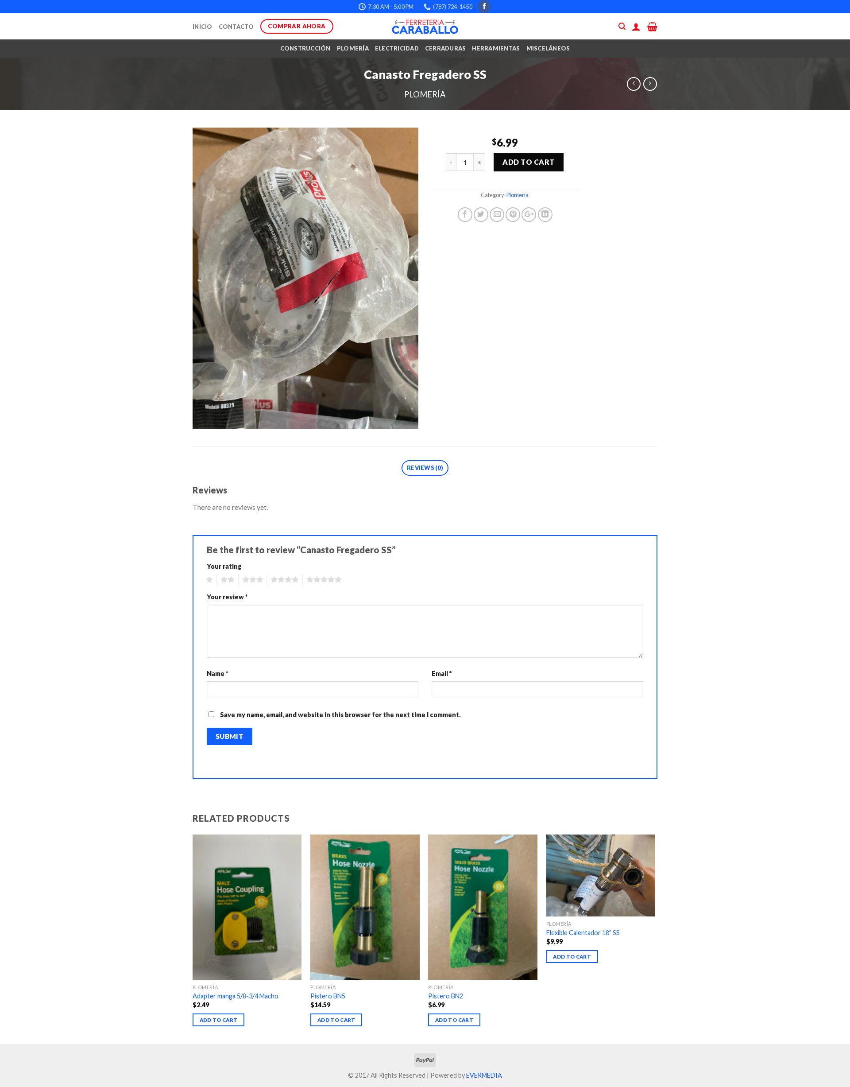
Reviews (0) (425, 467)
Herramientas (496, 48)
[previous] (193, 938)
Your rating (224, 566)
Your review (227, 597)
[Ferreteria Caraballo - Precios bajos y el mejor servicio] (425, 26)
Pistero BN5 (327, 996)
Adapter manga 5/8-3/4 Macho (235, 996)
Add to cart (528, 162)
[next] (654, 938)
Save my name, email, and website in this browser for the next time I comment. (340, 714)
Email (442, 673)
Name (217, 673)
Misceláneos (548, 48)
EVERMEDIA (484, 1075)
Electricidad (397, 48)
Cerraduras (445, 48)
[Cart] (652, 26)
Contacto (236, 26)
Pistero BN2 (445, 996)
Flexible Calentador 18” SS (583, 932)
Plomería (353, 48)
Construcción (305, 48)
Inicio (202, 26)
